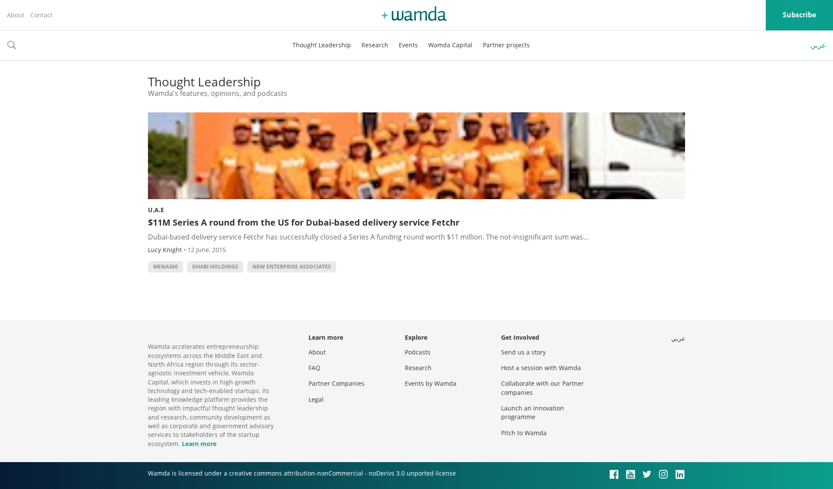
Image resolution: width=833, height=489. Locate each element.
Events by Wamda (430, 383)
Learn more (199, 444)
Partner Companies (336, 383)
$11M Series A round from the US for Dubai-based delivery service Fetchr (303, 222)
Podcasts (417, 352)
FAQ (314, 368)
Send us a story (523, 352)
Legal (316, 399)
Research (374, 45)
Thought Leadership (321, 45)
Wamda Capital (450, 45)
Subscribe (799, 15)
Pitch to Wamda (524, 433)
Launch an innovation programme (532, 412)
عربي (818, 45)
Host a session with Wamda (541, 368)
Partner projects (506, 45)
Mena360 (165, 266)
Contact (41, 15)
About (15, 15)
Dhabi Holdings (215, 266)
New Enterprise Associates (292, 266)
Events (408, 45)
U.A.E (156, 210)
